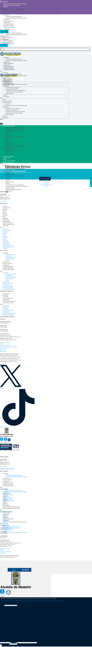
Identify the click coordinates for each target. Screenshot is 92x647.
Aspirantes (46, 180)
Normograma (6, 219)
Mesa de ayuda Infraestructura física (8, 222)
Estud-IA (8, 144)
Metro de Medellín (10, 154)
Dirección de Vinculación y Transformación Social (15, 105)
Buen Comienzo (9, 132)
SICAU (4, 216)
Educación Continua (7, 157)
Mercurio (5, 213)
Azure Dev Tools (6, 207)
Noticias (5, 95)
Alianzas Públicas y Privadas (9, 126)
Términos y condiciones (5, 345)
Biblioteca (5, 209)
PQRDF (1, 343)
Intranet (4, 210)
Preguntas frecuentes (9, 25)
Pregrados (5, 295)
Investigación (6, 299)
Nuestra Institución (7, 101)
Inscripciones (7, 22)
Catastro (8, 133)
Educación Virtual (7, 102)
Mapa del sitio (3, 351)
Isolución (5, 206)
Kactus (4, 212)
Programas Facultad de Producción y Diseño (16, 18)
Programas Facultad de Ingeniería (14, 16)
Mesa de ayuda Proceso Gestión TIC (8, 225)
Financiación (7, 19)
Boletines (5, 159)
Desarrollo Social (10, 142)
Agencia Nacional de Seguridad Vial (14, 127)
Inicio (4, 99)
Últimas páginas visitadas (7, 468)
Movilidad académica (9, 24)
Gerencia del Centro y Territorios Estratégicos (16, 147)
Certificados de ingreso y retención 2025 (15, 90)
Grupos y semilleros (8, 21)
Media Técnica (9, 151)
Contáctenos (6, 96)
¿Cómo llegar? (3, 201)
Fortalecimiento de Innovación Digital (14, 145)
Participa (5, 6)
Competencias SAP (10, 135)
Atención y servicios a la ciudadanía (11, 5)
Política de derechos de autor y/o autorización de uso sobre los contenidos (48, 600)
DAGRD (7, 141)
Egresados (46, 183)
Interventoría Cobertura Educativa (14, 150)
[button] (28, 8)
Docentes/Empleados (46, 184)
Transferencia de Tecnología (8, 156)
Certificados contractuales (12, 89)
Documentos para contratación (13, 87)
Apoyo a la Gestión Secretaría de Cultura (15, 129)
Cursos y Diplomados (8, 298)
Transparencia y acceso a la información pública (14, 3)
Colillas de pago (9, 93)
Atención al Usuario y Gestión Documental (15, 130)
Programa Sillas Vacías (9, 27)
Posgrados (5, 296)
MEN (7, 153)
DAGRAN (8, 139)
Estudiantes (46, 181)
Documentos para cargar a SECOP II (14, 92)
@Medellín (5, 218)
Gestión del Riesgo (10, 148)
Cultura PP (8, 138)
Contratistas (6, 86)
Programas (6, 15)
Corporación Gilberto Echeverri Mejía (14, 136)
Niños (46, 186)
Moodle (7, 104)
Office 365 (5, 215)
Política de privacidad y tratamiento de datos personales (22, 600)
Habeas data (3, 350)
